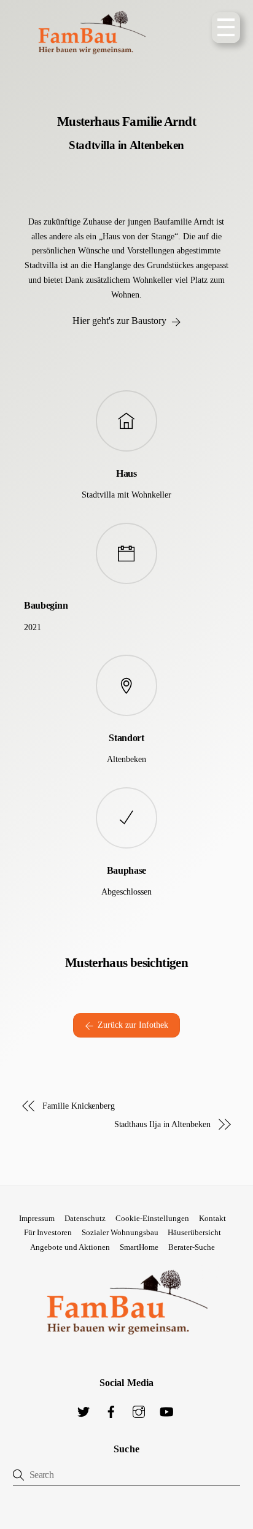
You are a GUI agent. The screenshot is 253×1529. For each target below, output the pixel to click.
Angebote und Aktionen (70, 1247)
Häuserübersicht (194, 1232)
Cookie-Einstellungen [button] (152, 1218)
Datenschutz (85, 1218)
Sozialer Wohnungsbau (120, 1232)
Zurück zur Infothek (133, 1025)
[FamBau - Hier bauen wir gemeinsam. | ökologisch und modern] (91, 63)
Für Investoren (48, 1232)
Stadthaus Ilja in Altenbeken (162, 1124)
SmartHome (139, 1247)
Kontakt (212, 1218)
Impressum (37, 1218)
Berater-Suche (191, 1247)
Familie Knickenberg (78, 1106)
